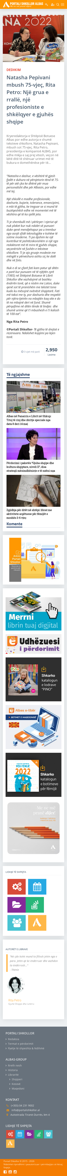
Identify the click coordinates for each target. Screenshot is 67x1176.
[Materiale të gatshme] (16, 886)
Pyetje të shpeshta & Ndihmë (25, 1048)
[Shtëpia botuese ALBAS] (37, 923)
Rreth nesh (14, 1065)
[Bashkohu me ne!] (16, 923)
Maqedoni (17, 1088)
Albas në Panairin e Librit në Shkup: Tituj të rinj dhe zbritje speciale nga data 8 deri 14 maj (29, 420)
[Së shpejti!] (37, 886)
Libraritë (13, 1074)
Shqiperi (16, 1079)
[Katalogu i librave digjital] (16, 904)
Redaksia (13, 1039)
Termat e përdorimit (20, 1043)
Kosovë (15, 1084)
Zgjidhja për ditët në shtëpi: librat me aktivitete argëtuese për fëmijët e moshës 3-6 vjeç (29, 513)
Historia (12, 1070)
